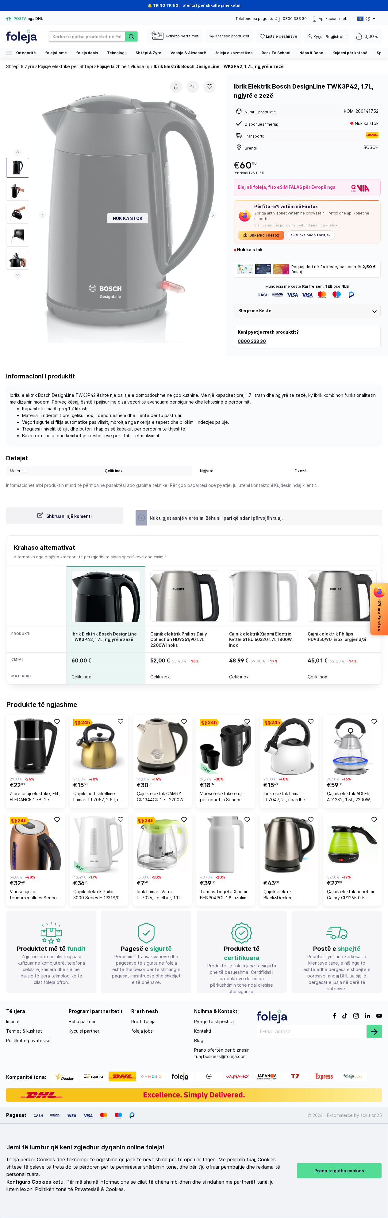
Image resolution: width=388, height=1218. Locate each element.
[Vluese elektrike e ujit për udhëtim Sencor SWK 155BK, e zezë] (225, 746)
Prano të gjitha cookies (339, 1170)
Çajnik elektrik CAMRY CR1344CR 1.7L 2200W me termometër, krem (160, 797)
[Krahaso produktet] (192, 87)
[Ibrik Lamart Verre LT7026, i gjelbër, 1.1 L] (162, 844)
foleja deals (87, 53)
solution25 (371, 1115)
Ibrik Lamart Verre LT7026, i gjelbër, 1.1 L (159, 894)
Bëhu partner (82, 1021)
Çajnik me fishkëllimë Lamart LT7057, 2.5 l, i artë (95, 797)
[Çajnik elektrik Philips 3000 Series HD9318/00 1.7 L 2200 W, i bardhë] (99, 844)
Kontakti (202, 1031)
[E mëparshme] (42, 215)
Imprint (13, 1021)
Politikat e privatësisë (28, 1040)
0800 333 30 (252, 341)
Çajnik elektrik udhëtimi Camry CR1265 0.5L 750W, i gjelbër (350, 895)
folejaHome (56, 53)
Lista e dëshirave (281, 36)
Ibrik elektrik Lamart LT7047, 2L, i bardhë (284, 796)
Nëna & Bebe (311, 53)
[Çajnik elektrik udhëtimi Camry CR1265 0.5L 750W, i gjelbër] (352, 844)
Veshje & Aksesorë (188, 53)
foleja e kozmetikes (233, 53)
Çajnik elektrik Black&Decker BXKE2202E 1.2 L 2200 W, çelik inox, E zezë (286, 895)
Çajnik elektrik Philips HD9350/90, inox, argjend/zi (337, 637)
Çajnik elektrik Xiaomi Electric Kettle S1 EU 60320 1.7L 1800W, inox (261, 639)
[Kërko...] (131, 36)
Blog (198, 1040)
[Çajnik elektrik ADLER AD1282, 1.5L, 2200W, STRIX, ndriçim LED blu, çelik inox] (352, 746)
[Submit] (374, 1031)
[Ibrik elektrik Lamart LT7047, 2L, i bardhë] (289, 746)
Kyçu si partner (84, 1031)
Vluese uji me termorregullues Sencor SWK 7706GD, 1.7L (34, 895)
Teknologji (116, 53)
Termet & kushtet (24, 1031)
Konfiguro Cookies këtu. (35, 1182)
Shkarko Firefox (264, 235)
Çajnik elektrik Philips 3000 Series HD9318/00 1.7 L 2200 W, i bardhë (97, 895)
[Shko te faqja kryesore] (21, 36)
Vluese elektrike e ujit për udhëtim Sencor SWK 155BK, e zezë (222, 797)
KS (367, 18)
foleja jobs (142, 1031)
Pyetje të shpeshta (214, 1021)
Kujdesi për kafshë (349, 53)
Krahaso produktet (232, 36)
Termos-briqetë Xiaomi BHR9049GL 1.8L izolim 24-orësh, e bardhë (223, 895)
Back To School (276, 53)
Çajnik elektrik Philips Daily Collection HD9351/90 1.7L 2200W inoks (178, 639)
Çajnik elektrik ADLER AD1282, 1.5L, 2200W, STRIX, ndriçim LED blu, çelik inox (350, 797)
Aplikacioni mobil (334, 18)
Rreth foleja (143, 1021)
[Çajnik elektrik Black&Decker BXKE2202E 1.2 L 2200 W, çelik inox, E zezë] (289, 844)
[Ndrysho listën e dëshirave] (209, 87)
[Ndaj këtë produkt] (176, 87)
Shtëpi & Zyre (148, 53)
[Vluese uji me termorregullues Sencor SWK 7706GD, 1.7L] (35, 844)
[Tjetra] (213, 215)
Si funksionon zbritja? (310, 235)
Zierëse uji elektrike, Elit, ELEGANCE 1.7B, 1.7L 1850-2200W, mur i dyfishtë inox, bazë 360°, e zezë (35, 797)
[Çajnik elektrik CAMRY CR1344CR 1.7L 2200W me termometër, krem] (162, 746)
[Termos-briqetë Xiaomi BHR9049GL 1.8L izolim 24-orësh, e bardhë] (225, 844)
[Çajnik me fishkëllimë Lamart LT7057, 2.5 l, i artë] (99, 746)
